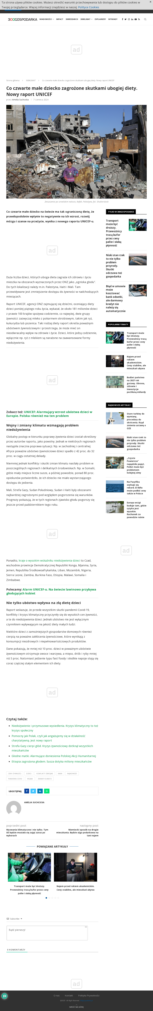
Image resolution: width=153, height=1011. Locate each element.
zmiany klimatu (45, 779)
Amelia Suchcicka (20, 99)
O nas (57, 995)
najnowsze (72, 773)
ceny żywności (14, 773)
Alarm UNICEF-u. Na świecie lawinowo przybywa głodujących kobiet (51, 591)
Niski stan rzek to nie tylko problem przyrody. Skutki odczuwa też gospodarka (115, 265)
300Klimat (85, 19)
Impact (59, 19)
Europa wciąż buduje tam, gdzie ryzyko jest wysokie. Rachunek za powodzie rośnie (136, 510)
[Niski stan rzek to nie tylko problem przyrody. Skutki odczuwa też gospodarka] (138, 259)
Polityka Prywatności (88, 995)
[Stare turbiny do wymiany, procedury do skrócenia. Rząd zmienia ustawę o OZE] (115, 418)
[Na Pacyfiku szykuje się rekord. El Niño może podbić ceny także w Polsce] (115, 486)
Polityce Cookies (88, 7)
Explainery (100, 19)
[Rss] (139, 19)
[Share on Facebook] (26, 791)
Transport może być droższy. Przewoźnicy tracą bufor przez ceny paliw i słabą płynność (29, 890)
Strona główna (12, 80)
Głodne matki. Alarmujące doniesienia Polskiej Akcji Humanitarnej (54, 756)
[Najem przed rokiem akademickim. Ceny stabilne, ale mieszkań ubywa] (75, 867)
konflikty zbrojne (44, 773)
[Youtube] (136, 19)
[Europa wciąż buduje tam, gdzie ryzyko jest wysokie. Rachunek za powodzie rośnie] (115, 507)
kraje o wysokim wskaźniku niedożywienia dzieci (49, 560)
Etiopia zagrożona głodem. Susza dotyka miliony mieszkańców (52, 761)
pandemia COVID (15, 779)
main (60, 773)
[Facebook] (122, 19)
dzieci (28, 773)
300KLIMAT (31, 80)
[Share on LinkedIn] (40, 791)
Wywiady (112, 19)
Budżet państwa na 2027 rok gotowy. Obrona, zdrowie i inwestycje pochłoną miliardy (136, 384)
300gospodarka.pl (86, 1000)
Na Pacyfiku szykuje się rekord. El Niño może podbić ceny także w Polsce (136, 487)
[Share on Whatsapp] (46, 791)
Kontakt (69, 995)
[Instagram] (129, 19)
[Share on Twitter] (33, 791)
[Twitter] (126, 19)
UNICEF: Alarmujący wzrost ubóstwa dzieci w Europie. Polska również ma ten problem (49, 414)
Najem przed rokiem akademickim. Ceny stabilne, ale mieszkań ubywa (136, 362)
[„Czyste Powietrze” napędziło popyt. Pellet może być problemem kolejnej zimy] (115, 463)
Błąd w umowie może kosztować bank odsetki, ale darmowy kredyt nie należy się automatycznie (116, 299)
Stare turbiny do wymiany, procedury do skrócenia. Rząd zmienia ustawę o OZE (136, 421)
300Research (72, 19)
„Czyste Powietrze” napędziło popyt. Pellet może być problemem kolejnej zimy (136, 465)
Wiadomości (45, 19)
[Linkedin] (132, 19)
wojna (30, 779)
